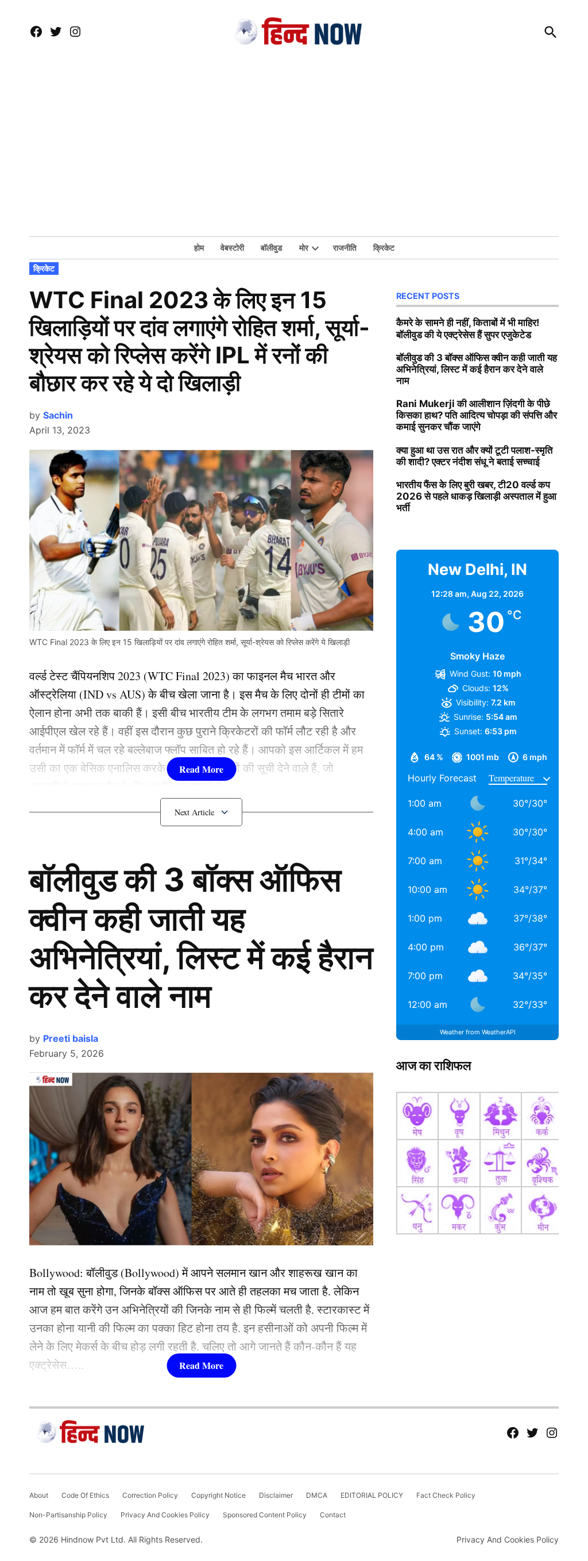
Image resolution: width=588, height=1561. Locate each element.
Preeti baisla (70, 1038)
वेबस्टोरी (232, 247)
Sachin (58, 415)
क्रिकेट (383, 247)
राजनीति (345, 247)
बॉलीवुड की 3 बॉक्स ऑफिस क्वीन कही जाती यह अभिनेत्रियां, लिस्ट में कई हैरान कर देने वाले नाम (201, 937)
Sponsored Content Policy (265, 1514)
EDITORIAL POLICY (372, 1495)
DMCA (316, 1495)
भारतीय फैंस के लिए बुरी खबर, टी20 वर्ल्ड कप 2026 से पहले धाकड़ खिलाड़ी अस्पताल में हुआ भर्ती (476, 496)
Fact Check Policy (445, 1495)
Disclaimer (276, 1495)
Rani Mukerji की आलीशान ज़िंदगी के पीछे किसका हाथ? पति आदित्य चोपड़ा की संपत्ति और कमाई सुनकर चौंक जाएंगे (476, 415)
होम (199, 247)
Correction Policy (150, 1495)
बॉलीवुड (272, 247)
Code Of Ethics (85, 1495)
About (38, 1495)
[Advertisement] (294, 150)
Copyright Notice (218, 1495)
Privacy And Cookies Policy (165, 1514)
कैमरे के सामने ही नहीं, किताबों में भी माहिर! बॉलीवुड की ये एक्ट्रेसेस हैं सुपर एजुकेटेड (467, 328)
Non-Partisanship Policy (68, 1514)
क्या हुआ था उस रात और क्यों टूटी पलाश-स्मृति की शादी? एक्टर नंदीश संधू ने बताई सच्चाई (474, 455)
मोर (303, 247)
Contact (333, 1514)
